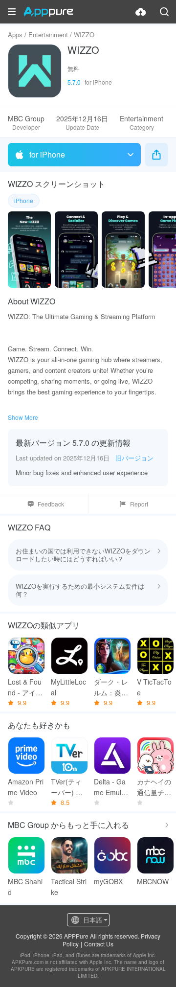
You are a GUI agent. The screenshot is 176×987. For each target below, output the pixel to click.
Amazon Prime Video (26, 787)
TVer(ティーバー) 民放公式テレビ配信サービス (68, 787)
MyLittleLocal (68, 687)
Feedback (51, 504)
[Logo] (48, 12)
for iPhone (47, 154)
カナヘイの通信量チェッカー (154, 787)
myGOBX (108, 881)
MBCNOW (153, 881)
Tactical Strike (69, 886)
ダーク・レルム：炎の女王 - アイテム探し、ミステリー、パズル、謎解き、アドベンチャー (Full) (112, 687)
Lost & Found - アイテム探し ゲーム (26, 687)
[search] (164, 11)
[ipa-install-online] (141, 11)
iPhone (23, 200)
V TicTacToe (154, 687)
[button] (11, 11)
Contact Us (98, 944)
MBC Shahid (25, 886)
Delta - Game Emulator (112, 787)
